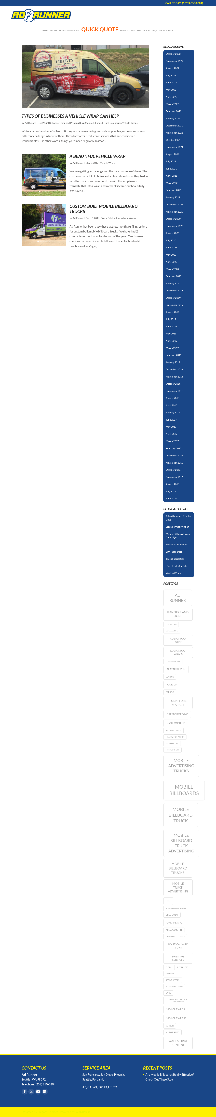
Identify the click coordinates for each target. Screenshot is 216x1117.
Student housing (174, 986)
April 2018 (171, 405)
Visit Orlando (172, 1032)
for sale (170, 692)
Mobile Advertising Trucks (135, 31)
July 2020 (171, 240)
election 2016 (176, 669)
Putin (168, 967)
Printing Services (178, 958)
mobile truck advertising (178, 887)
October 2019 (173, 297)
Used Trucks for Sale (176, 566)
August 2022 (172, 68)
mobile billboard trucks (178, 868)
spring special (173, 980)
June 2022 (171, 82)
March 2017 (172, 441)
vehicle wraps (176, 1018)
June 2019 (171, 326)
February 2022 (173, 111)
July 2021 (171, 161)
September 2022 (174, 61)
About (53, 31)
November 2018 (174, 376)
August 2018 (172, 398)
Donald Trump (173, 661)
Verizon (170, 1026)
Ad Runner (30, 122)
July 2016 (171, 491)
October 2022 (173, 53)
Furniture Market (177, 702)
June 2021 (171, 168)
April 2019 (171, 340)
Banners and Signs (178, 614)
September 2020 (174, 226)
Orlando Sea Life (174, 930)
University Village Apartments (178, 1000)
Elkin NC (170, 677)
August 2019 (172, 312)
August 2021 (172, 154)
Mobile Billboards (69, 31)
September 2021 (174, 147)
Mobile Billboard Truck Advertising (181, 843)
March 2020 (172, 269)
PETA (182, 936)
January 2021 (173, 197)
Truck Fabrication (110, 218)
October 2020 (173, 218)
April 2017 (171, 434)
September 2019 (174, 304)
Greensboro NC (177, 714)
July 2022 (171, 75)
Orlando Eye (172, 915)
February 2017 (173, 448)
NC (168, 900)
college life (172, 631)
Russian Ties (182, 967)
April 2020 (171, 261)
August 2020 (172, 233)
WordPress (82, 1112)
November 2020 (174, 211)
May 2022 (171, 89)
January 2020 (173, 283)
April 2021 (171, 175)
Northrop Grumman (176, 908)
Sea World (171, 973)
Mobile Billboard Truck (181, 815)
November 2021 (174, 132)
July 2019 (171, 319)
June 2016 (171, 498)
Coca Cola (171, 624)
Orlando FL (174, 922)
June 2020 (171, 247)
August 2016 (172, 484)
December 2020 (174, 204)
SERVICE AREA (166, 31)
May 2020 (171, 254)
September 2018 (174, 390)
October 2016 (173, 469)
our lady (170, 936)
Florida (172, 684)
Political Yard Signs (178, 946)
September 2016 (174, 477)
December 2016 (174, 455)
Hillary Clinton (173, 730)
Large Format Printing (177, 526)
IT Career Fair (172, 743)
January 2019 (173, 362)
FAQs (154, 31)
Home (45, 31)
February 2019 (173, 355)
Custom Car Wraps (178, 652)
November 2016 (174, 462)
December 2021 (174, 125)
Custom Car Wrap (178, 640)
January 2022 (173, 118)
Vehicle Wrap (176, 1009)
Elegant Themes (48, 1112)
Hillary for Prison (175, 737)
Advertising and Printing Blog (68, 122)
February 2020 (173, 276)
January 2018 (173, 412)
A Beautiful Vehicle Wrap (97, 156)
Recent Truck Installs (176, 544)
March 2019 (172, 347)
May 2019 (171, 333)
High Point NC (176, 723)
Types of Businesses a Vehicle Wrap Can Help (70, 116)
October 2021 (173, 139)
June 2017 (171, 419)
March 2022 (172, 104)
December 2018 (174, 369)
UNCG (168, 993)
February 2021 (173, 190)
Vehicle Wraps (130, 122)
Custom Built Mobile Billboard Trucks (104, 208)
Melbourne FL (172, 750)
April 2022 (171, 96)
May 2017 (171, 426)
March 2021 (172, 182)
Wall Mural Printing (177, 1043)
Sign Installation (174, 551)
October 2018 (173, 383)
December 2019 (174, 290)
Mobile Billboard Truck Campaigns (103, 122)
